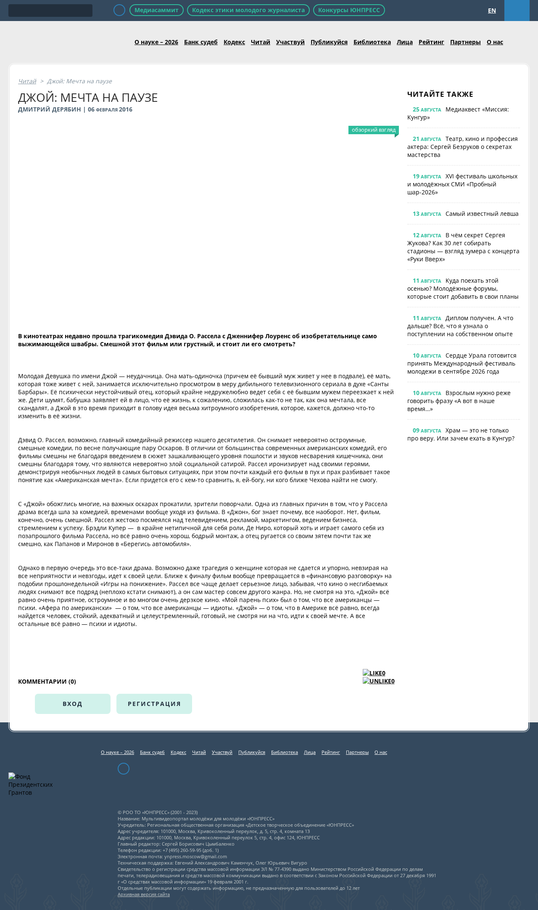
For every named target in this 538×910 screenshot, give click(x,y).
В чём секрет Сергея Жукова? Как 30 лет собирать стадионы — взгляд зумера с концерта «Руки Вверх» (463, 247)
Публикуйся (329, 42)
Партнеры (465, 42)
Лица (405, 42)
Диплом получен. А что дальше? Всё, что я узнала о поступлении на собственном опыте (460, 326)
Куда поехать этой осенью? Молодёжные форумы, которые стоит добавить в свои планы (463, 288)
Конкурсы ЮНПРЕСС (349, 10)
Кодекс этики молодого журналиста (248, 10)
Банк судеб (201, 42)
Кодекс (234, 42)
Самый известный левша (482, 214)
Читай (260, 42)
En (492, 10)
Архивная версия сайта (144, 894)
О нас (495, 42)
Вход (73, 704)
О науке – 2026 (156, 42)
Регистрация (154, 704)
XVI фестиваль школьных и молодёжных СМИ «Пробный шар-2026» (462, 184)
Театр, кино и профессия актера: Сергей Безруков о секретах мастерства (462, 147)
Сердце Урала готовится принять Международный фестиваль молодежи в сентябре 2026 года (462, 363)
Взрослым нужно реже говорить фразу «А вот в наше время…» (459, 401)
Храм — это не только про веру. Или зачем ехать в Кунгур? (460, 434)
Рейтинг (431, 42)
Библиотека (372, 42)
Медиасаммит (156, 10)
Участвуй (290, 42)
